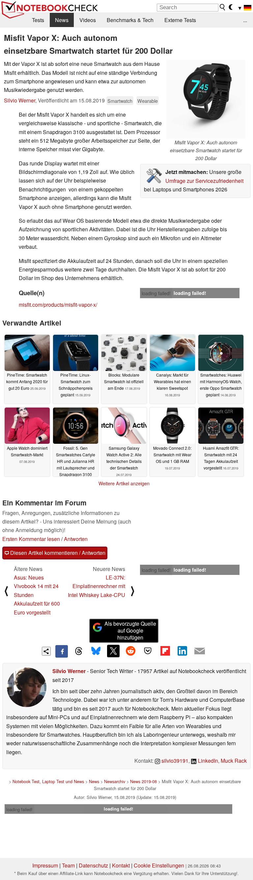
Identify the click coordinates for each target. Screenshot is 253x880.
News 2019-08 (143, 781)
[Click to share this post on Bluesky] (96, 651)
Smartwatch (119, 100)
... (245, 20)
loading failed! (156, 293)
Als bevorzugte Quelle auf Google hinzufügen (130, 630)
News (62, 20)
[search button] (223, 7)
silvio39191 (174, 760)
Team (68, 865)
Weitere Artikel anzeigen (124, 483)
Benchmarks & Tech (130, 20)
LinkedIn (207, 760)
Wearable (147, 100)
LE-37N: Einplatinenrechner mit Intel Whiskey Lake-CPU (96, 586)
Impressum (45, 865)
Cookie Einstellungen (159, 865)
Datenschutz (93, 865)
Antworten (76, 539)
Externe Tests (180, 20)
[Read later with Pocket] (148, 651)
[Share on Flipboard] (165, 651)
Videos (87, 20)
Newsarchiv (114, 781)
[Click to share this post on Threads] (78, 651)
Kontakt (121, 865)
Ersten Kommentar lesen (31, 539)
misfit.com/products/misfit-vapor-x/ (58, 304)
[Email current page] (199, 651)
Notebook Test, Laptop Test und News (48, 781)
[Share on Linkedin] (182, 651)
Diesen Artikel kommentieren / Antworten (57, 552)
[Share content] (46, 651)
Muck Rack (234, 760)
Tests (38, 20)
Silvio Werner (19, 100)
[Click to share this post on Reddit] (130, 651)
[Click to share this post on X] (113, 651)
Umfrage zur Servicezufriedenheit (204, 181)
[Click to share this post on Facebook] (61, 651)
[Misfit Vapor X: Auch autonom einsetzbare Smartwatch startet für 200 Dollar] (205, 99)
